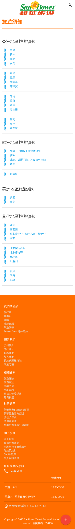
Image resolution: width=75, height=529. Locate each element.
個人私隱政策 (11, 458)
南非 (12, 238)
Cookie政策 (10, 454)
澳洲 (12, 225)
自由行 (7, 316)
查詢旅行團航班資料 (15, 446)
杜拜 (12, 271)
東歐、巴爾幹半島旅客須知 (25, 151)
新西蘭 (14, 229)
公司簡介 (9, 345)
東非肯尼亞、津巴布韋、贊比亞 (28, 234)
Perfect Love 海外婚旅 (16, 331)
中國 (12, 50)
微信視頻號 (10, 421)
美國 (12, 197)
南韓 (12, 59)
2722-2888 (16, 470)
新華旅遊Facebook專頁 (16, 409)
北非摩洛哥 (16, 252)
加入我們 (9, 357)
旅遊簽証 (9, 382)
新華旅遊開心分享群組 (16, 425)
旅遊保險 (9, 378)
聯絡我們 (9, 353)
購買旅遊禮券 (11, 443)
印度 (12, 123)
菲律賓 (14, 86)
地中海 (14, 257)
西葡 (12, 164)
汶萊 (12, 100)
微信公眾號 (10, 417)
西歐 (12, 155)
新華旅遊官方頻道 (14, 413)
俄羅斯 (14, 174)
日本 (12, 54)
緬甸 (12, 119)
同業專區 (9, 364)
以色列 (14, 261)
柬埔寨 (14, 82)
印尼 (12, 96)
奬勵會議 (9, 323)
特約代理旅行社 (13, 360)
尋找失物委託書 (13, 393)
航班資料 (9, 390)
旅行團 (7, 312)
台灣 (12, 63)
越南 (12, 105)
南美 (12, 202)
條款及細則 (10, 450)
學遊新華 (9, 327)
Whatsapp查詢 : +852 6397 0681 (28, 505)
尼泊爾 (14, 109)
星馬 (12, 77)
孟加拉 (14, 128)
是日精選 (9, 397)
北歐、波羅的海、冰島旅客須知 (28, 159)
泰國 (12, 73)
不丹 (12, 275)
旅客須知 (9, 386)
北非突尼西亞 (17, 248)
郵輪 (12, 280)
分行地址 (9, 349)
